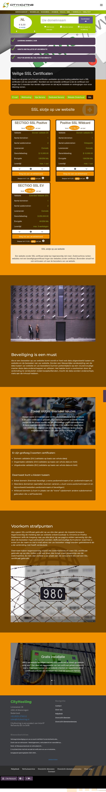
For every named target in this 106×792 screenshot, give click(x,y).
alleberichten (53, 759)
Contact (58, 706)
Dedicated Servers (56, 97)
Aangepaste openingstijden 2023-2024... (24, 753)
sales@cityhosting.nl (20, 719)
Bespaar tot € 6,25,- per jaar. (74, 178)
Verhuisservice (28, 769)
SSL (90, 97)
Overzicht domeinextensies (66, 721)
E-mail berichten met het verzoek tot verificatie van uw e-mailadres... (33, 749)
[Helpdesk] (21, 778)
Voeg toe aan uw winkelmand (31, 173)
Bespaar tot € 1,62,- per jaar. (30, 178)
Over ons (58, 709)
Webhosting (26, 97)
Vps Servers (40, 97)
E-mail (15, 97)
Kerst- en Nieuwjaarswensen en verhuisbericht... (26, 746)
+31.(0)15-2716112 (19, 716)
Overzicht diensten (62, 717)
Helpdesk (59, 713)
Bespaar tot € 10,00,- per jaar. (29, 241)
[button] (17, 31)
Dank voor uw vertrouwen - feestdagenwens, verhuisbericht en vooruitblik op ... (36, 742)
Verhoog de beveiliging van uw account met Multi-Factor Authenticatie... (34, 739)
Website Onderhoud (76, 97)
